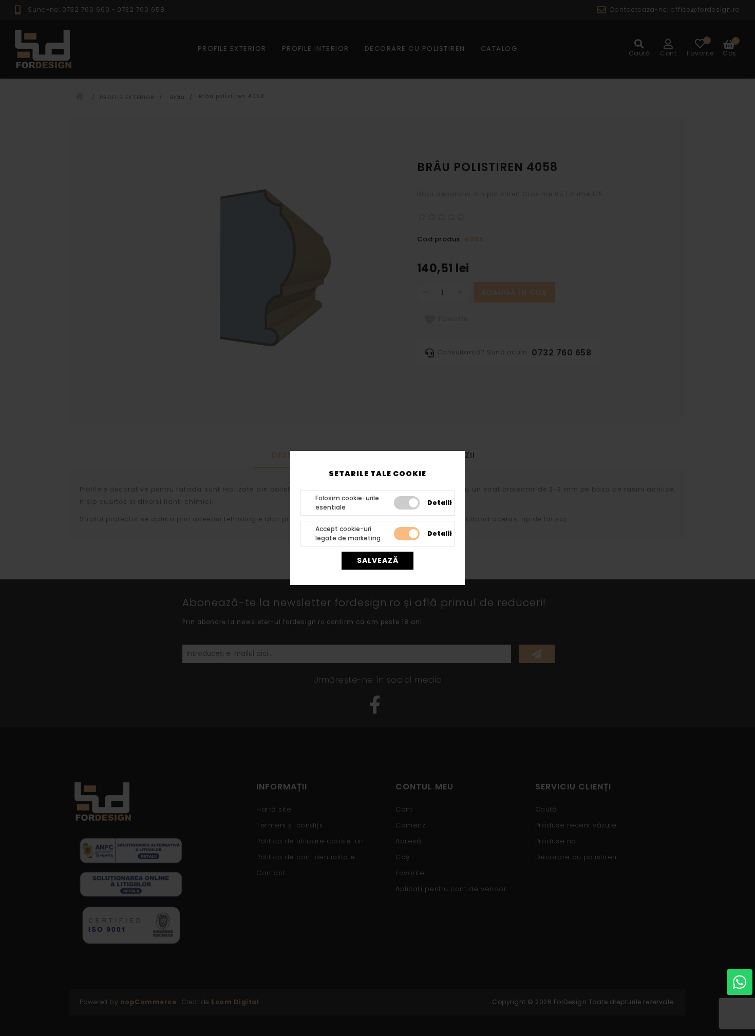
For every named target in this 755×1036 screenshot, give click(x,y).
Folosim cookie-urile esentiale (347, 503)
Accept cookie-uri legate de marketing (348, 533)
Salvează (378, 560)
